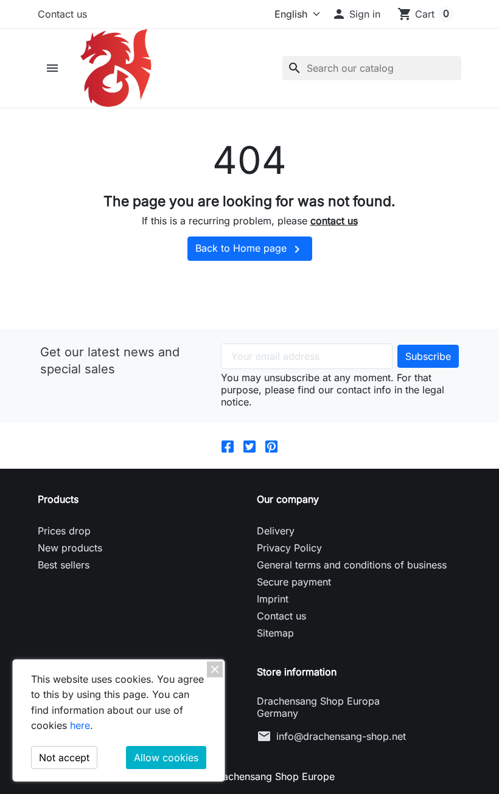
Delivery (276, 531)
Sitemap (275, 633)
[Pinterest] (271, 446)
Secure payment (294, 582)
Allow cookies (166, 757)
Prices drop (64, 531)
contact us (334, 221)
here (80, 725)
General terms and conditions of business (352, 565)
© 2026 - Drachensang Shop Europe (250, 776)
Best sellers (63, 565)
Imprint (272, 599)
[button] (356, 14)
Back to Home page (249, 249)
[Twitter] (249, 446)
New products (70, 548)
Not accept (64, 757)
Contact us (62, 14)
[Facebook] (228, 446)
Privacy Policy (289, 548)
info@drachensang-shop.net (341, 736)
